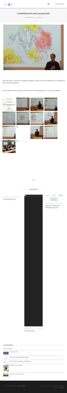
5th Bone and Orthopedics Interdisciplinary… (21, 361)
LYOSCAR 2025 (29, 331)
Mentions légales (21, 386)
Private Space (59, 4)
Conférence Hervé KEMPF (16, 365)
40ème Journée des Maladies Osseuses (52, 206)
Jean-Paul (17, 197)
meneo (62, 387)
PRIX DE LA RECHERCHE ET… (17, 374)
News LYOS (39, 17)
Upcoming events (9, 199)
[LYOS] (8, 4)
